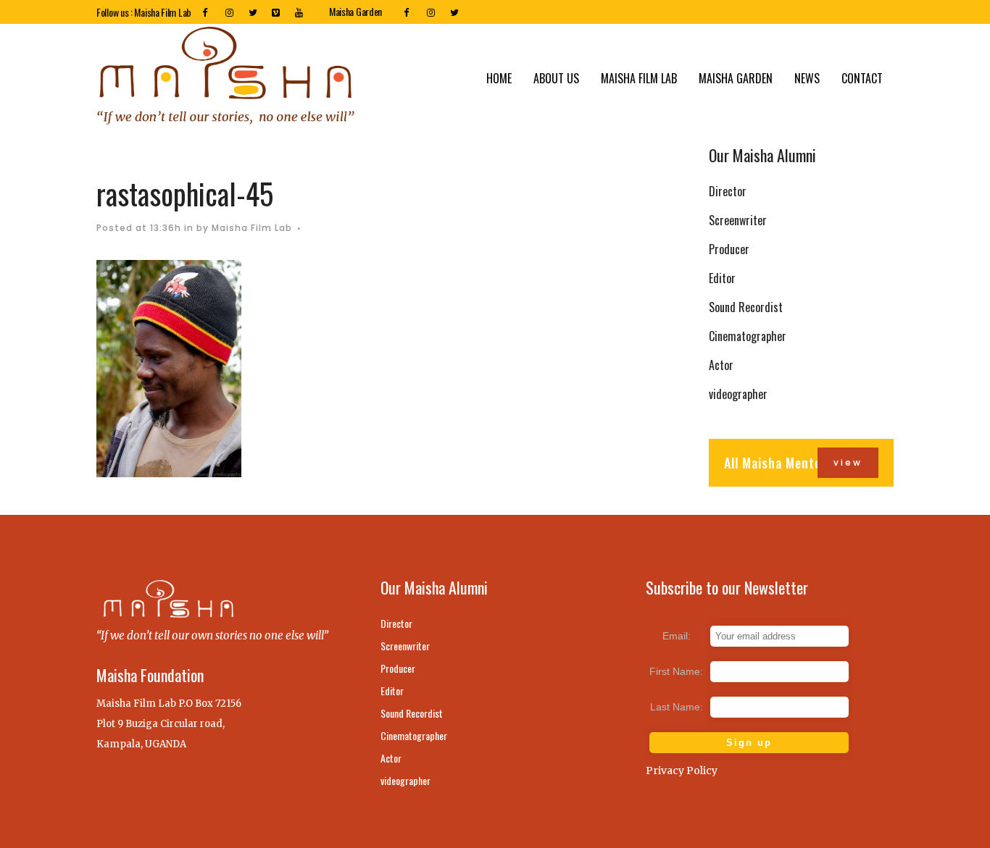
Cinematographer (747, 336)
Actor (721, 365)
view (847, 462)
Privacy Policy (681, 770)
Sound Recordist (746, 307)
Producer (729, 249)
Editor (722, 278)
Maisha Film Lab (252, 228)
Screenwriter (738, 220)
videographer (738, 394)
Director (727, 191)
